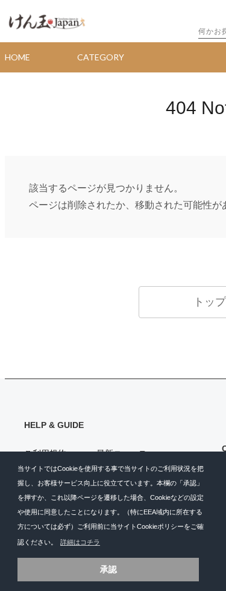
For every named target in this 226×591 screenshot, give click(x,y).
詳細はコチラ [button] (80, 542)
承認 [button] (108, 569)
